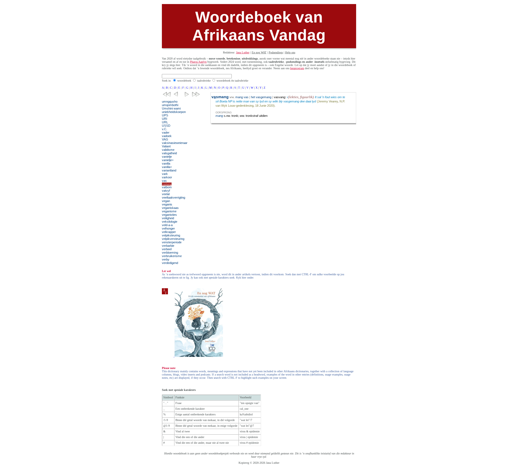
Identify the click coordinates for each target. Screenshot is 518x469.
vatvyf (166, 190)
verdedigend (170, 263)
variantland (169, 170)
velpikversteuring (173, 238)
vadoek (167, 136)
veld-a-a (167, 225)
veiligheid (168, 218)
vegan (166, 201)
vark (165, 173)
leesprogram (297, 68)
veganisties (169, 214)
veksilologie (169, 221)
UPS (165, 115)
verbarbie (168, 245)
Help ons (290, 52)
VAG (165, 139)
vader (165, 132)
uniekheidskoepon (174, 112)
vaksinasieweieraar (174, 143)
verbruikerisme (172, 256)
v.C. (164, 129)
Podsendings (276, 52)
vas (164, 180)
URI (164, 118)
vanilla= (167, 167)
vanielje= (168, 160)
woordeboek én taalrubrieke (232, 80)
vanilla (166, 163)
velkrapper (169, 232)
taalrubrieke (204, 80)
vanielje (167, 156)
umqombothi (170, 105)
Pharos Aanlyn (198, 61)
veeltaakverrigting (173, 197)
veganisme (169, 211)
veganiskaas (170, 208)
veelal (166, 194)
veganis (167, 204)
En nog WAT (259, 52)
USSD (166, 125)
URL (165, 122)
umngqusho (169, 101)
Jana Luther (242, 52)
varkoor (167, 177)
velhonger (168, 228)
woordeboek (184, 80)
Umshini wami (171, 108)
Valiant (166, 146)
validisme (168, 149)
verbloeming (170, 252)
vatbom (167, 187)
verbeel (167, 249)
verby (165, 259)
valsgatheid (169, 153)
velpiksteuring (171, 235)
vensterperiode (172, 242)
